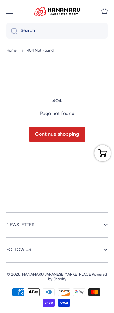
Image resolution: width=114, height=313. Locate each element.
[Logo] (57, 11)
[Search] (11, 31)
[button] (104, 11)
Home (11, 50)
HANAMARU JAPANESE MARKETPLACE (56, 274)
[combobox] (57, 31)
